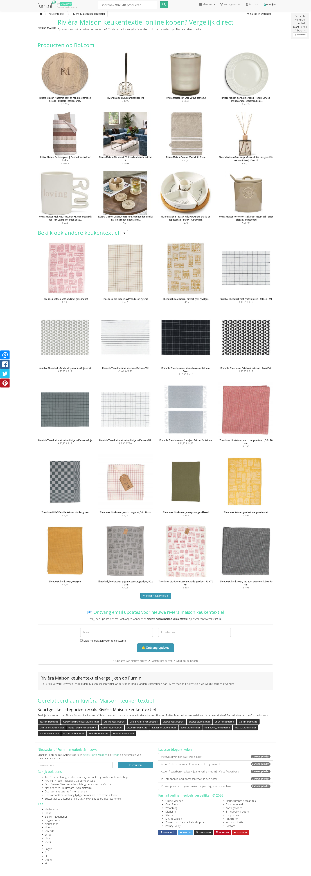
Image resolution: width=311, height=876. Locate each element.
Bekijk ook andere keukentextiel (79, 232)
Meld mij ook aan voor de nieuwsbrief (105, 640)
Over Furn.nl (172, 804)
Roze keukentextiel (49, 721)
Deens (48, 859)
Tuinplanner (232, 815)
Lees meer (301, 34)
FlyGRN (49, 780)
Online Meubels (174, 800)
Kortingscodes (234, 808)
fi (45, 852)
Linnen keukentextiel (123, 733)
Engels (48, 849)
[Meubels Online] (41, 14)
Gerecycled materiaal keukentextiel (81, 721)
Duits (48, 841)
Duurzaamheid (234, 804)
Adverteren (232, 818)
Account (253, 4)
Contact (230, 826)
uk (46, 856)
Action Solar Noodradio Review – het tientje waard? (215, 764)
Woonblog (171, 808)
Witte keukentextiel (49, 733)
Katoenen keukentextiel (164, 727)
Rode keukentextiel (190, 727)
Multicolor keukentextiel (52, 727)
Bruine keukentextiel (73, 733)
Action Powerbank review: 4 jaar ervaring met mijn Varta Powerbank (215, 771)
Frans (48, 813)
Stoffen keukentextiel (111, 727)
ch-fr (47, 838)
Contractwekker (54, 795)
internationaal (79, 791)
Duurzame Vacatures (57, 791)
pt (46, 845)
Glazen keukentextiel (137, 727)
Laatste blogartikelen (175, 749)
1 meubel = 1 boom (237, 811)
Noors (48, 827)
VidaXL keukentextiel (245, 727)
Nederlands (51, 809)
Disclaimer (171, 811)
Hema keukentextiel (99, 733)
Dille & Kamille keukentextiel (144, 721)
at (46, 863)
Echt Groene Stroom (57, 784)
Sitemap (170, 815)
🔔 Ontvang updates (155, 648)
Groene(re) (65, 3)
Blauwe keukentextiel (173, 721)
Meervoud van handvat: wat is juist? (215, 756)
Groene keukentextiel (114, 721)
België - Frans (52, 820)
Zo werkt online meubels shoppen (185, 822)
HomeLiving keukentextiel (217, 727)
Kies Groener (52, 788)
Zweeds (49, 831)
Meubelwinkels (173, 818)
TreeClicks (50, 777)
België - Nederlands (56, 816)
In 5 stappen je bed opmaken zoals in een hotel (215, 779)
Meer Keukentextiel (156, 595)
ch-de (48, 834)
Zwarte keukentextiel (199, 721)
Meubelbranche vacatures (241, 800)
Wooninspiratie (234, 822)
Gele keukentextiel (248, 721)
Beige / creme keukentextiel (82, 727)
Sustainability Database (58, 798)
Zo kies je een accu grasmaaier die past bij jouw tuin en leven (215, 786)
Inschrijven (135, 765)
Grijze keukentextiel (224, 721)
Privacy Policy (172, 826)
